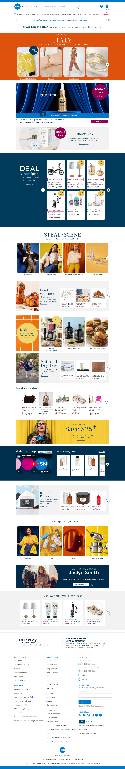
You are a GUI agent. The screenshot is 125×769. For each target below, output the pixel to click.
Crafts (74, 14)
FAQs (84, 679)
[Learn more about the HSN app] (62, 432)
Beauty (52, 14)
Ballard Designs (51, 759)
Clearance (96, 14)
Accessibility (18, 713)
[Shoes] (74, 542)
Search (76, 6)
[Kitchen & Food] (97, 542)
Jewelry (57, 14)
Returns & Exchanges (21, 689)
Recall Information (53, 714)
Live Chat (86, 675)
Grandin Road (79, 759)
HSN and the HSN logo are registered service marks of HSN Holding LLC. (62, 763)
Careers (17, 669)
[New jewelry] (97, 259)
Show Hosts (18, 677)
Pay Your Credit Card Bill (87, 733)
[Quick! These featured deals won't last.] (29, 176)
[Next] (107, 20)
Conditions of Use (20, 705)
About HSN (18, 661)
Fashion (28, 14)
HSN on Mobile (51, 665)
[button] (89, 7)
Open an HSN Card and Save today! (91, 726)
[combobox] (60, 7)
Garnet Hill (69, 759)
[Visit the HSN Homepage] (17, 9)
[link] (107, 7)
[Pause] (109, 20)
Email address (83, 692)
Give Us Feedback (52, 718)
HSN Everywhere (52, 684)
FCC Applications (52, 721)
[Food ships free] (74, 333)
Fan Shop (80, 14)
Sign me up (84, 702)
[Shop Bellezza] (51, 63)
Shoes (33, 14)
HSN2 (48, 677)
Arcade (49, 701)
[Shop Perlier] (28, 63)
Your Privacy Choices (22, 697)
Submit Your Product (21, 680)
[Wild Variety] (28, 259)
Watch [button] (25, 7)
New (86, 14)
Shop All (102, 452)
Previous (43, 190)
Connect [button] (33, 7)
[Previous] (16, 20)
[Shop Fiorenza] (97, 63)
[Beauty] (51, 542)
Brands (48, 661)
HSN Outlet (50, 680)
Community (50, 697)
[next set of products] (107, 402)
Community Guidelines (22, 701)
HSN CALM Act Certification (56, 725)
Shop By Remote (52, 673)
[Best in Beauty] (62, 576)
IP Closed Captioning (21, 709)
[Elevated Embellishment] (74, 259)
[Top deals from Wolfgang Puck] (51, 334)
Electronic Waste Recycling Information (28, 721)
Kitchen (64, 14)
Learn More (83, 730)
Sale (90, 14)
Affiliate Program (20, 673)
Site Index (50, 688)
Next (107, 65)
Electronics (45, 14)
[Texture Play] (51, 259)
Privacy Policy (19, 693)
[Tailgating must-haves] (97, 333)
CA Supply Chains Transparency (25, 717)
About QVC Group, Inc (22, 665)
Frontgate (61, 759)
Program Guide (52, 669)
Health (69, 14)
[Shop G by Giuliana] (74, 63)
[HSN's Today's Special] (62, 104)
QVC (43, 759)
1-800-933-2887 (89, 671)
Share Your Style (52, 705)
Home (39, 14)
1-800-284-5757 (89, 664)
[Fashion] (28, 542)
